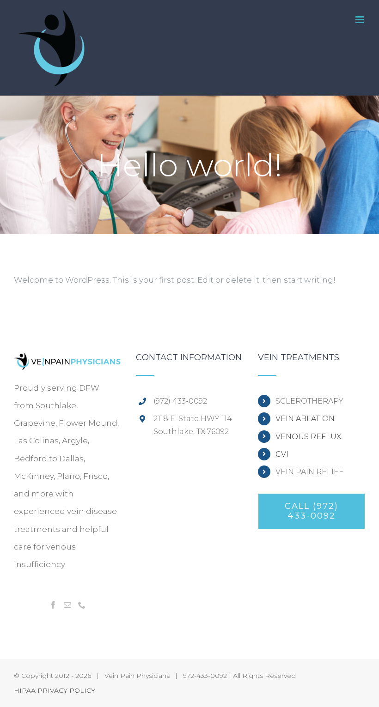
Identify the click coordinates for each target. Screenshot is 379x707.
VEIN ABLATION (305, 418)
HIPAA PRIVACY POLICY (54, 690)
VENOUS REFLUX (308, 436)
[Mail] (67, 605)
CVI (281, 454)
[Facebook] (53, 605)
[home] (67, 362)
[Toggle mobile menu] (360, 19)
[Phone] (82, 605)
